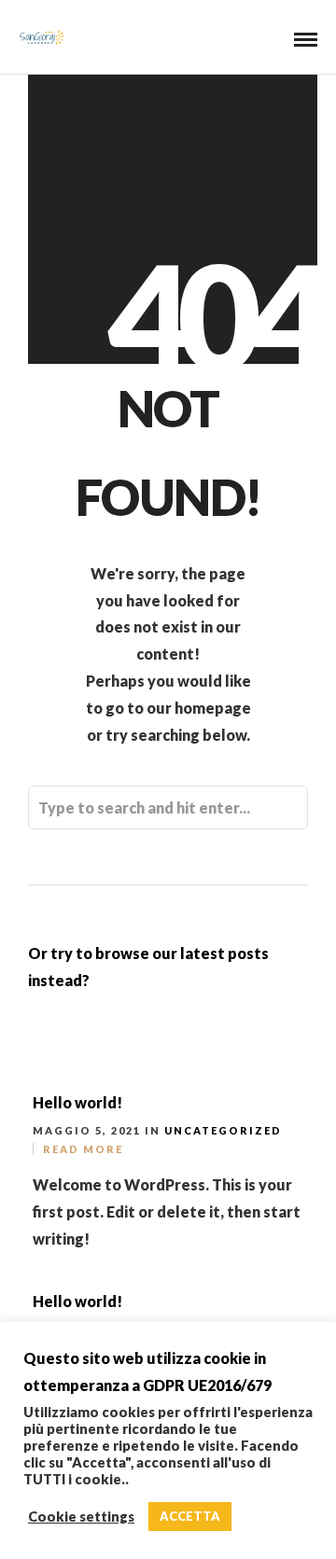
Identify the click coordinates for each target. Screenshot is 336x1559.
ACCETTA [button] (190, 1516)
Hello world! (77, 1102)
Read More (83, 1149)
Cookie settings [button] (81, 1516)
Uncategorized (223, 1130)
